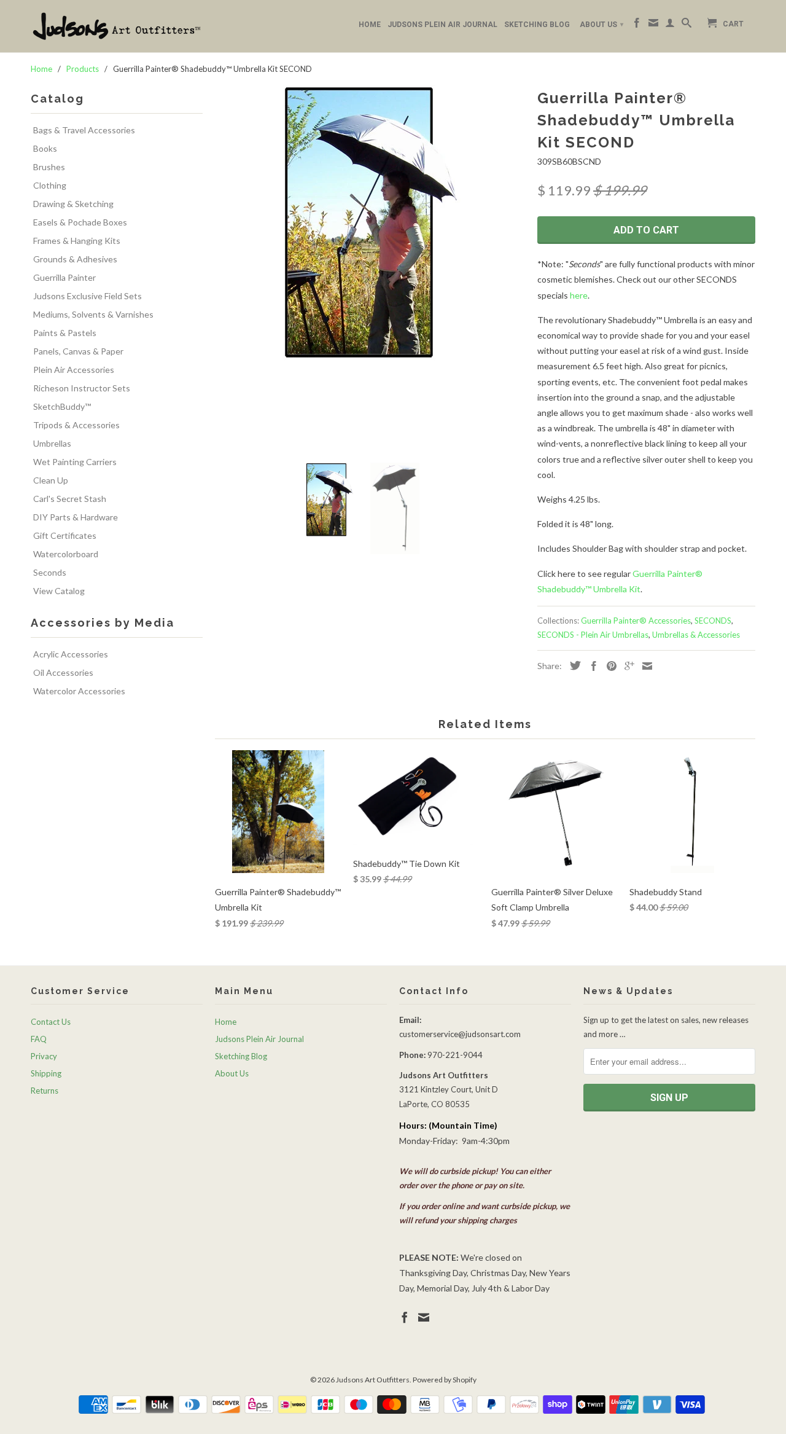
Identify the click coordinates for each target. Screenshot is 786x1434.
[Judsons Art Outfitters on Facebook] (637, 25)
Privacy (44, 1056)
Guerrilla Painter (64, 277)
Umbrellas (52, 443)
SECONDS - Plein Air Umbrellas (592, 635)
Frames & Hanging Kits (76, 240)
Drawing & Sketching (73, 203)
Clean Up (50, 480)
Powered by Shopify (445, 1379)
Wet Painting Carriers (75, 461)
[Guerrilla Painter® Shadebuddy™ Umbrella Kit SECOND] (370, 224)
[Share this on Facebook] (591, 666)
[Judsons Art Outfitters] (117, 26)
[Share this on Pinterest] (609, 666)
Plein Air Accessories (73, 369)
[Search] (686, 25)
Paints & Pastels (64, 332)
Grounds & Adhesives (75, 259)
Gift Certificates (64, 535)
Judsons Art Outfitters (373, 1379)
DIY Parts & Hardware (75, 517)
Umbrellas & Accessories (696, 635)
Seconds (49, 572)
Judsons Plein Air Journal (442, 24)
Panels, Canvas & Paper (78, 351)
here (579, 295)
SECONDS (713, 620)
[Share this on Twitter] (572, 665)
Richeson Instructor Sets (81, 388)
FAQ (39, 1039)
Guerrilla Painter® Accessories (636, 620)
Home (370, 24)
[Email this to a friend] (644, 666)
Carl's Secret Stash (69, 498)
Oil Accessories (63, 672)
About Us (601, 24)
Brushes (49, 167)
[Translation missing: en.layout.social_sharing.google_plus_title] (626, 666)
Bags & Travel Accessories (84, 130)
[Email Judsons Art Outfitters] (653, 25)
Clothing (49, 185)
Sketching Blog (537, 24)
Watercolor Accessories (79, 691)
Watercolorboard (65, 554)
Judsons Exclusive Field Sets (87, 296)
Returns (44, 1090)
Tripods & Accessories (76, 425)
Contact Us (51, 1022)
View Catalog (59, 591)
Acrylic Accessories (70, 654)
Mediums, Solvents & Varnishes (93, 314)
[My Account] (670, 25)
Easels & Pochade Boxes (80, 222)
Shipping (46, 1073)
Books (45, 148)
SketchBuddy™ (62, 406)
